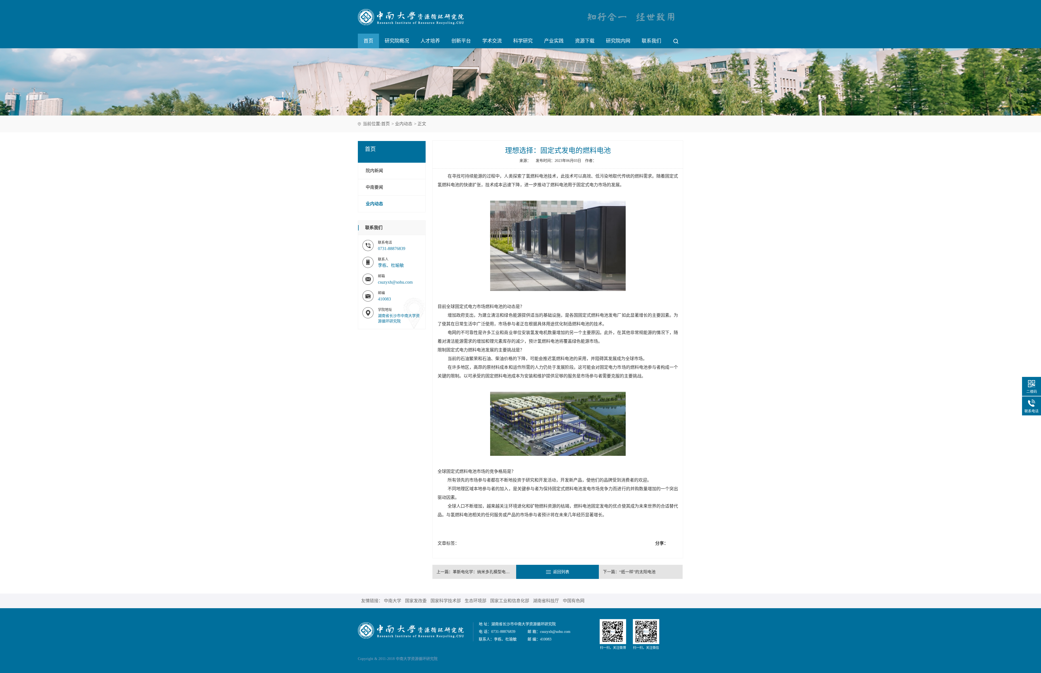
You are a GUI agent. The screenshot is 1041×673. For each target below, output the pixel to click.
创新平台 (461, 41)
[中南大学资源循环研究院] (411, 630)
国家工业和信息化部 (509, 600)
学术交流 (492, 41)
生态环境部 (475, 600)
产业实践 (554, 41)
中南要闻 (374, 187)
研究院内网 (618, 41)
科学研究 (523, 41)
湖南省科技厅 (546, 600)
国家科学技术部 (445, 600)
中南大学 (392, 600)
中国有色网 (573, 600)
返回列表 (561, 572)
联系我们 (651, 41)
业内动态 (403, 123)
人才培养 (430, 41)
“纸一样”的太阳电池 (637, 572)
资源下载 (585, 41)
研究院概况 (397, 41)
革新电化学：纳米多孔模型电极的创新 (487, 572)
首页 (368, 41)
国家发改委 (416, 600)
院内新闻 (374, 170)
